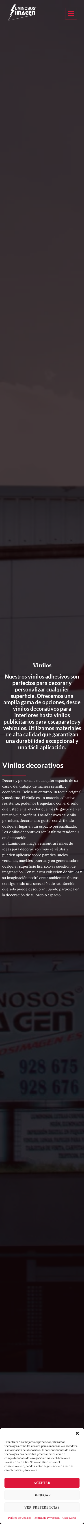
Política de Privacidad (47, 1517)
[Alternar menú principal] (71, 13)
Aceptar (42, 1483)
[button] (77, 1433)
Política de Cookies (19, 1517)
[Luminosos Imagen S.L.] (35, 14)
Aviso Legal (69, 1517)
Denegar (42, 1495)
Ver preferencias (42, 1507)
